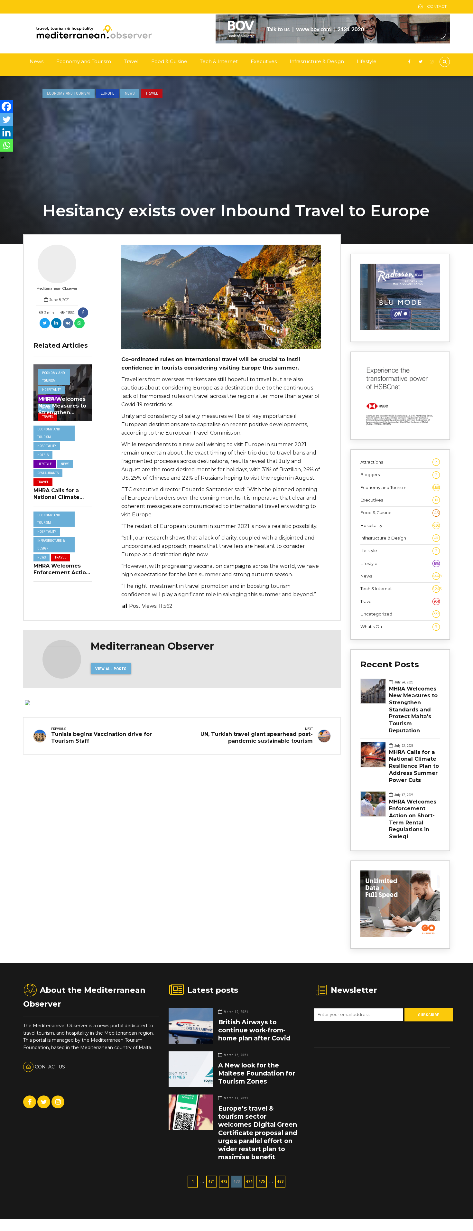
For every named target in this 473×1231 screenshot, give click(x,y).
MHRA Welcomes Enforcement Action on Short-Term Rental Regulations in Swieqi (412, 819)
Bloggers (398, 474)
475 (261, 1181)
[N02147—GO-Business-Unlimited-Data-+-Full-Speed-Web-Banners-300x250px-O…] (400, 935)
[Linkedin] (6, 132)
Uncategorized (399, 613)
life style (398, 550)
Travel (131, 61)
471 (211, 1181)
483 (280, 1181)
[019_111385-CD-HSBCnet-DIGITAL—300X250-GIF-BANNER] (400, 426)
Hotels (43, 455)
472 (224, 1181)
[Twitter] (6, 119)
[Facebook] (6, 106)
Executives (264, 61)
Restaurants (48, 473)
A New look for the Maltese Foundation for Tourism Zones (256, 1073)
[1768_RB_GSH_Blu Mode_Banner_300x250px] (400, 328)
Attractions (398, 462)
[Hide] (2, 157)
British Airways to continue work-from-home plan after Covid (254, 1030)
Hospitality (51, 390)
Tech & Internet (219, 61)
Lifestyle (366, 61)
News (36, 61)
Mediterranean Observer (56, 288)
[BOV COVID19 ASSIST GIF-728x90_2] (333, 41)
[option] (221, 297)
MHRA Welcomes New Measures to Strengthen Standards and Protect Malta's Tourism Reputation (413, 709)
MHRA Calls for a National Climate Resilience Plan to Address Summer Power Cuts (414, 766)
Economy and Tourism (83, 61)
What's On (398, 626)
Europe (107, 93)
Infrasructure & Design (317, 61)
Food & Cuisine (169, 61)
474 (249, 1181)
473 (236, 1181)
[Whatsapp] (6, 145)
